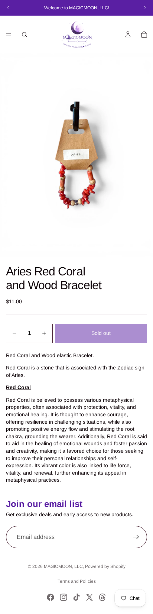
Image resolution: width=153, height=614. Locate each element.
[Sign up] (136, 537)
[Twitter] (89, 597)
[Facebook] (50, 597)
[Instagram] (63, 597)
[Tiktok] (76, 597)
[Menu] (8, 34)
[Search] (24, 34)
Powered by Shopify (105, 566)
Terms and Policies (77, 581)
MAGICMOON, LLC (63, 566)
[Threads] (102, 597)
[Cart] (144, 34)
